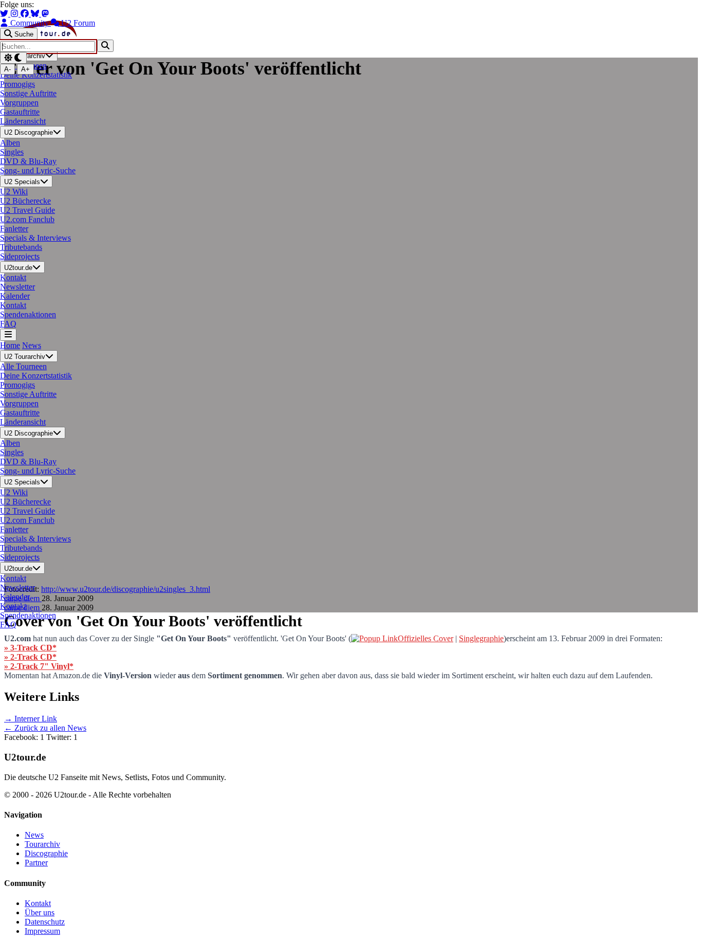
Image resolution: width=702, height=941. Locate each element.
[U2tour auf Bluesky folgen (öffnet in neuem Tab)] (36, 13)
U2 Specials (22, 182)
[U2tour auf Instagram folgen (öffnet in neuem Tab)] (15, 13)
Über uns (39, 912)
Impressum (42, 931)
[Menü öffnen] (8, 334)
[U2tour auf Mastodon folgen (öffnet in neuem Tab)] (45, 13)
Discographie (46, 853)
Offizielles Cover (425, 638)
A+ (25, 69)
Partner (36, 862)
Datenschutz (45, 921)
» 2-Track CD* (30, 657)
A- (7, 69)
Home (10, 345)
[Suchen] (105, 45)
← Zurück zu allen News (45, 727)
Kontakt (38, 903)
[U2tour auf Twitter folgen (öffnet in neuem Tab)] (5, 13)
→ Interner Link (30, 718)
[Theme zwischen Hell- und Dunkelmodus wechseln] (13, 58)
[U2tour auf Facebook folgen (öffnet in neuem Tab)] (26, 13)
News (31, 345)
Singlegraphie (481, 638)
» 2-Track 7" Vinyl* (38, 666)
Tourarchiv (42, 844)
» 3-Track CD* (30, 647)
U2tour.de (18, 268)
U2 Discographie (28, 133)
